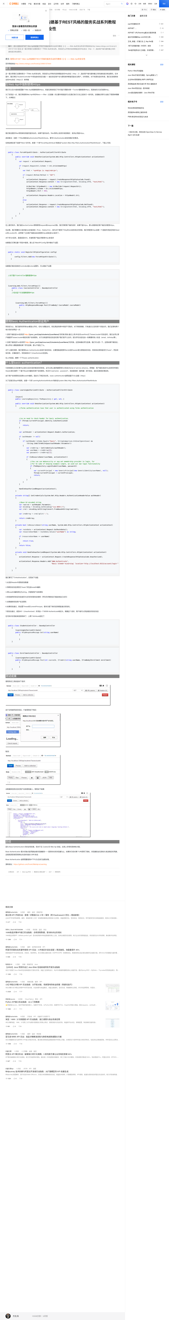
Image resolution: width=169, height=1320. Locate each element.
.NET (50, 872)
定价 (49, 4)
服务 (67, 4)
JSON (25, 1068)
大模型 (23, 4)
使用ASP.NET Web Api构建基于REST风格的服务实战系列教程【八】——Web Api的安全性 (47, 59)
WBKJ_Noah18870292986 (14, 929)
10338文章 (36, 1316)
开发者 (29, 1016)
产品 (30, 4)
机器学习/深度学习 (44, 1016)
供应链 (35, 929)
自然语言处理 (36, 947)
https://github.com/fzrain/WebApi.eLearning (30, 864)
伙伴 (62, 4)
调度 (34, 1068)
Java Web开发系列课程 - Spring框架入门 (142, 75)
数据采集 (30, 982)
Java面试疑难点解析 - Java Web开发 (141, 92)
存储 (23, 964)
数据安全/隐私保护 (39, 872)
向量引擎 (8, 1051)
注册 (155, 4)
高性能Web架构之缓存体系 (137, 112)
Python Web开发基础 (135, 71)
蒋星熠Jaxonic (10, 999)
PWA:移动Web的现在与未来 (138, 116)
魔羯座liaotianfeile (11, 912)
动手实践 (49, 10)
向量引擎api (9, 1068)
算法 (36, 999)
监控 (33, 912)
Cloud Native (29, 999)
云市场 (56, 4)
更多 (161, 64)
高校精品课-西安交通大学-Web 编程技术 (142, 84)
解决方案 (37, 4)
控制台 (150, 4)
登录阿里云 (35, 37)
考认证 (64, 10)
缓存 (28, 912)
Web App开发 (26, 872)
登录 (164, 4)
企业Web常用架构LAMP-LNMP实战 (140, 79)
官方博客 (57, 10)
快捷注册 (15, 37)
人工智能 (24, 1051)
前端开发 (40, 912)
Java (36, 964)
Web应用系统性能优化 (136, 108)
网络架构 (57, 872)
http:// (26, 334)
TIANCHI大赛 (73, 10)
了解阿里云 (76, 4)
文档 (139, 4)
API (18, 872)
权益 (44, 4)
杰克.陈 (16, 1316)
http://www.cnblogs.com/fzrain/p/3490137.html (33, 64)
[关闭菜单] (3, 3)
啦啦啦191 (9, 964)
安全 (44, 929)
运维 (30, 1051)
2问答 (45, 1316)
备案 (144, 4)
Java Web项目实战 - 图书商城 (138, 88)
